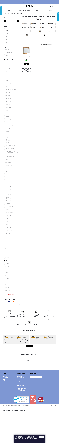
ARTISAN (7, 133)
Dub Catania (8, 221)
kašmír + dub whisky (9, 189)
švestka (7, 182)
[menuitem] (3, 10)
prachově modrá (8, 185)
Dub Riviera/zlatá (8, 218)
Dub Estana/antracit (9, 230)
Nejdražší (29, 41)
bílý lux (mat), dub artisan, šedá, (11, 89)
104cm (7, 252)
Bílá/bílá (7, 71)
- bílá (6, 180)
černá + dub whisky (9, 186)
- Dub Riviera (8, 177)
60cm (7, 266)
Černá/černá (8, 73)
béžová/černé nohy (9, 204)
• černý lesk (8, 171)
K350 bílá (7, 104)
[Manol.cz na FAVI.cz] (40, 399)
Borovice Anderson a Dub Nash (11, 59)
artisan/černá (8, 134)
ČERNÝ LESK (8, 130)
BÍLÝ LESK (7, 131)
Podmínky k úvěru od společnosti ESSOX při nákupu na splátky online (22, 390)
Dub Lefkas (7, 62)
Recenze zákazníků (20, 386)
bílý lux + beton (8, 124)
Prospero (7, 42)
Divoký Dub (7, 224)
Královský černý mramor (10, 145)
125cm (7, 261)
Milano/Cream (8, 55)
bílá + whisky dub (8, 188)
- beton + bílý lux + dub (9, 125)
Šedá (6, 74)
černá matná (8, 192)
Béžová (7, 146)
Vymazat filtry (11, 294)
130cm (7, 272)
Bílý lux (7, 86)
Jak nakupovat (19, 376)
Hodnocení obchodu (29, 330)
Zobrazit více (29, 345)
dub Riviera (7, 110)
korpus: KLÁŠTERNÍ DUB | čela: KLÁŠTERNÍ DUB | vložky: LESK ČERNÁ (11, 152)
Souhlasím (41, 436)
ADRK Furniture (8, 28)
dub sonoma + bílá (9, 127)
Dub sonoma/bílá (8, 83)
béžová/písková (8, 198)
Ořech (7, 142)
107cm (7, 263)
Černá (7, 49)
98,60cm (7, 290)
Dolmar (7, 30)
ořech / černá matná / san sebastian (11, 77)
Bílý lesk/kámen (8, 107)
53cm (7, 246)
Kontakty (18, 381)
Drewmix (7, 31)
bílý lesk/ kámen (8, 140)
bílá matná (7, 191)
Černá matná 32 (8, 162)
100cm (7, 242)
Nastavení (17, 440)
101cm (7, 287)
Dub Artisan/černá (9, 61)
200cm (7, 269)
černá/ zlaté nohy (9, 207)
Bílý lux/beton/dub (9, 101)
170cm (7, 278)
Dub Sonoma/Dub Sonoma (10, 54)
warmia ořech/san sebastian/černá (11, 58)
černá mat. (7, 195)
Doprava (18, 384)
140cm (7, 255)
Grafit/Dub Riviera (9, 95)
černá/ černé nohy (9, 206)
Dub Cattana (8, 215)
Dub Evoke (7, 70)
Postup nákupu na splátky (21, 388)
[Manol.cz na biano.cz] (33, 399)
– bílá (6, 174)
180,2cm (7, 267)
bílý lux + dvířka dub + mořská (10, 121)
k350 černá (7, 137)
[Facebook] (4, 379)
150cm (7, 251)
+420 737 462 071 (6, 377)
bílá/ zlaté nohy (8, 200)
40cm (7, 243)
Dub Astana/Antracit (9, 64)
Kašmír (7, 143)
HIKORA (7, 168)
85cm (6, 260)
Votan (7, 78)
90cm (7, 239)
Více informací (34, 438)
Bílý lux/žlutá (8, 92)
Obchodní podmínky (20, 377)
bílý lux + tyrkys (8, 128)
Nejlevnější (24, 41)
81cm (6, 275)
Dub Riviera (7, 80)
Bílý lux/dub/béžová (9, 98)
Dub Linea (7, 197)
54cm (7, 248)
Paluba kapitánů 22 (9, 165)
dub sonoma (8, 116)
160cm (7, 264)
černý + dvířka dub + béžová (10, 119)
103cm (7, 249)
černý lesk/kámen (9, 136)
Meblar (7, 39)
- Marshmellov (8, 209)
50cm (7, 245)
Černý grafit (8, 194)
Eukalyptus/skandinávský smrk (11, 149)
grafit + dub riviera (9, 122)
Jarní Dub (7, 233)
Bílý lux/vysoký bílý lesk (10, 65)
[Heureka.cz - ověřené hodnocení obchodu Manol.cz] (21, 399)
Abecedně (42, 41)
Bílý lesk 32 (7, 159)
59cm (7, 240)
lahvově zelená (8, 183)
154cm (7, 254)
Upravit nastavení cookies (25, 405)
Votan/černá (8, 227)
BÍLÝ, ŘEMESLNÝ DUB (9, 156)
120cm (7, 258)
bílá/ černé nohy (8, 201)
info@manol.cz (5, 376)
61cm (6, 284)
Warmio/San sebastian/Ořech (11, 52)
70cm (7, 281)
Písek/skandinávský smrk (10, 148)
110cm (7, 257)
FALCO (7, 33)
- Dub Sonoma (8, 179)
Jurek (6, 36)
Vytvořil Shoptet (53, 405)
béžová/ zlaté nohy (9, 203)
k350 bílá (7, 139)
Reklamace (19, 382)
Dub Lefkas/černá (9, 68)
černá (7, 113)
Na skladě (7, 23)
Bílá (6, 67)
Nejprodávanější (36, 41)
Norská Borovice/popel (9, 212)
